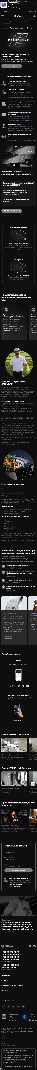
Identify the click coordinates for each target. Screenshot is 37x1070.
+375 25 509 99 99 (10, 957)
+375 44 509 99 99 (10, 954)
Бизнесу (4, 980)
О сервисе (4, 28)
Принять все (18, 1066)
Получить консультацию (11, 66)
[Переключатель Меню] (2, 16)
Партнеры (30, 28)
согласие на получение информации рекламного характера (19, 864)
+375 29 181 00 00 (10, 965)
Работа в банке (5, 1043)
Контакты (4, 1038)
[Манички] (34, 16)
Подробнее (8, 636)
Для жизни (5, 975)
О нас (3, 1036)
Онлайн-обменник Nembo (18, 695)
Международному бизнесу (12, 985)
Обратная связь (10, 1001)
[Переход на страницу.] (18, 673)
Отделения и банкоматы (8, 1040)
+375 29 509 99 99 (10, 952)
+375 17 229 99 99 (10, 959)
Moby (18, 660)
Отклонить (9, 1066)
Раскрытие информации (8, 1045)
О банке (4, 990)
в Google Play (13, 7)
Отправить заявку (18, 870)
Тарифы (3, 1042)
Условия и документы (17, 28)
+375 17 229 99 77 (10, 967)
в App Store (13, 4)
